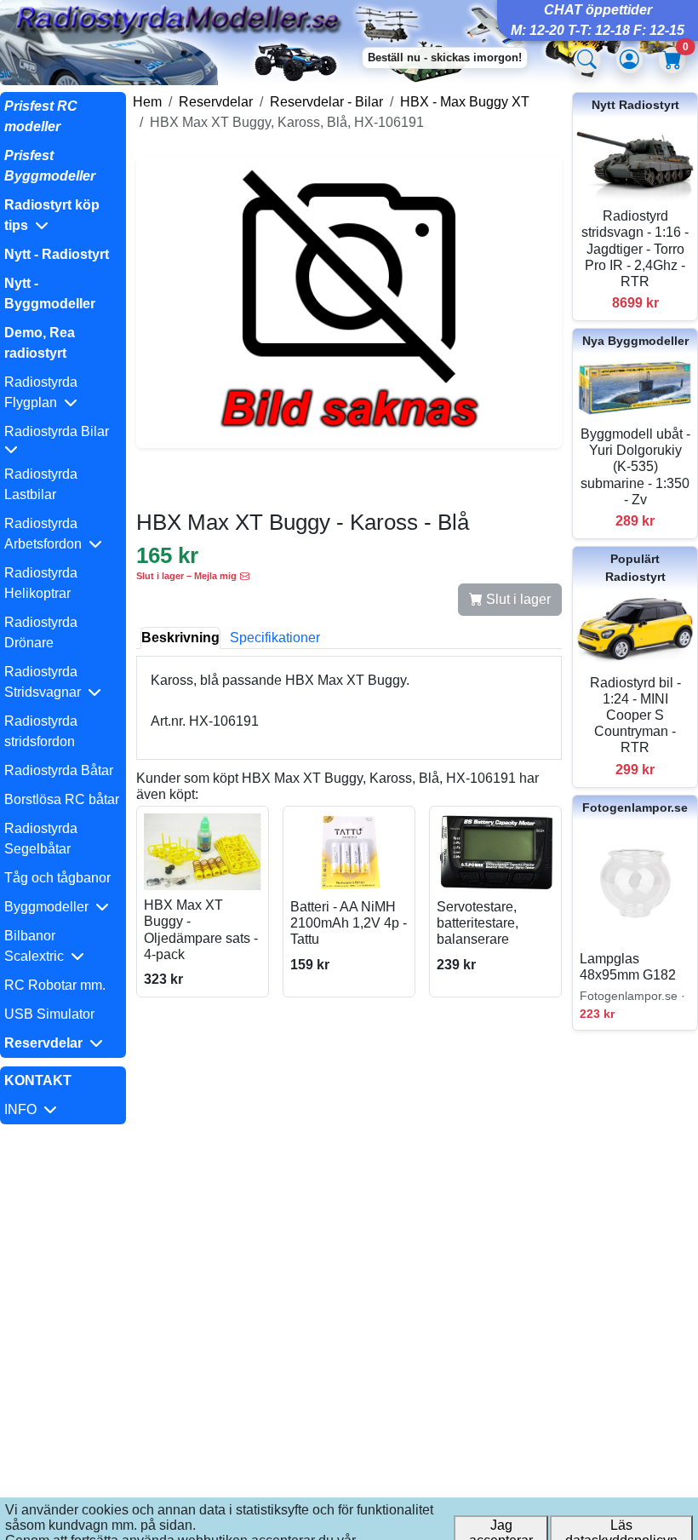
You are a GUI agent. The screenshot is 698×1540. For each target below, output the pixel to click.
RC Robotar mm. (55, 985)
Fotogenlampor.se (635, 807)
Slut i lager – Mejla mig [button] (186, 576)
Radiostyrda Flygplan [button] (40, 392)
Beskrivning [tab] (180, 637)
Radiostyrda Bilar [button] (60, 431)
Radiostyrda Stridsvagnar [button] (46, 681)
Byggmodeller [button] (49, 906)
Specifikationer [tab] (275, 637)
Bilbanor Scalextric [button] (37, 945)
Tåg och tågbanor (57, 878)
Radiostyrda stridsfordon (40, 731)
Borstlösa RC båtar (61, 799)
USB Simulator (49, 1014)
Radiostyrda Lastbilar (40, 484)
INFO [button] (23, 1109)
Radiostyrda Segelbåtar (40, 838)
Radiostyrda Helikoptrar (40, 583)
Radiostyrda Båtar (58, 770)
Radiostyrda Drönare (40, 632)
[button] (63, 215)
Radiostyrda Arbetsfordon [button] (46, 533)
